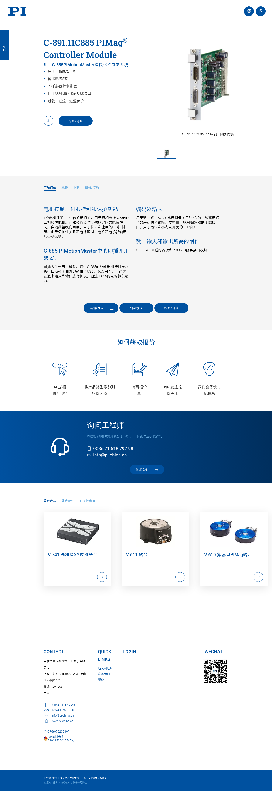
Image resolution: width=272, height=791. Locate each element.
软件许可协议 (80, 782)
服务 (101, 679)
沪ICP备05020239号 (57, 731)
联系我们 (104, 674)
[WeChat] (215, 671)
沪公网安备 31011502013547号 (61, 738)
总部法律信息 (51, 782)
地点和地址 (105, 668)
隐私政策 (65, 782)
